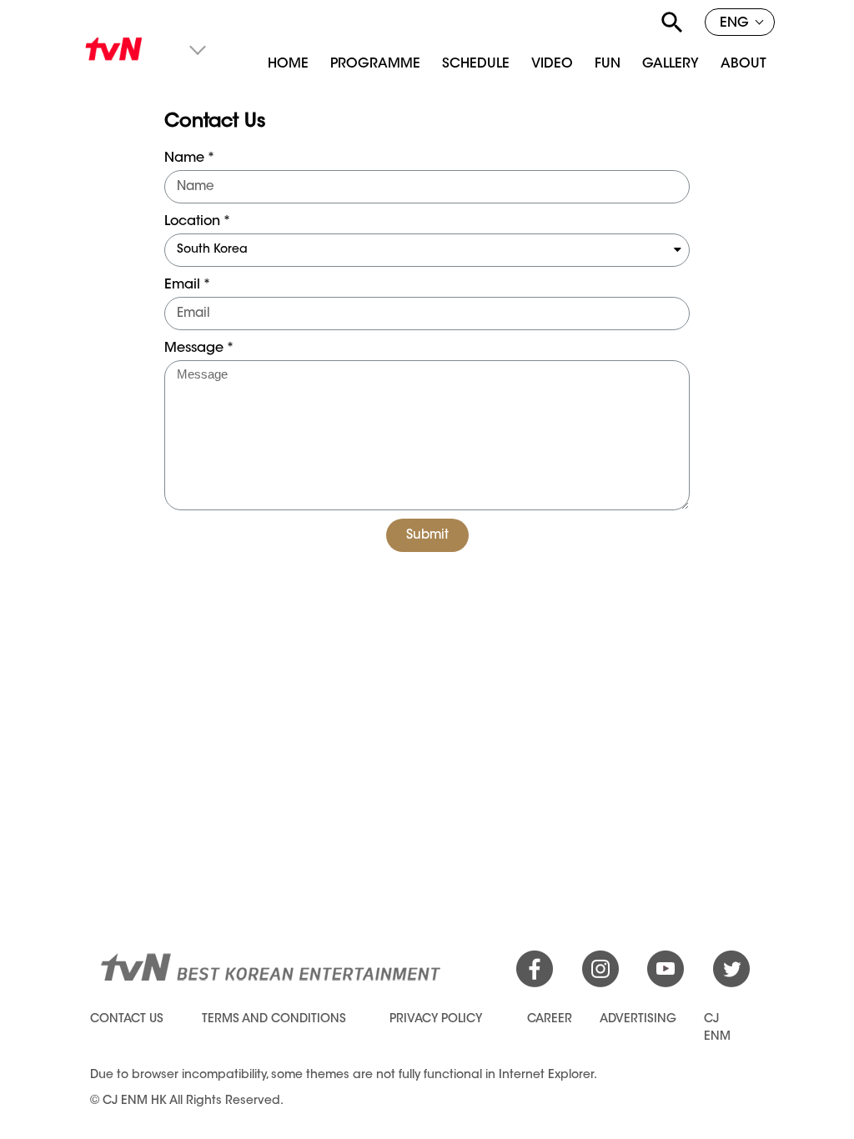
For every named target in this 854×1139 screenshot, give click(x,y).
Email (182, 285)
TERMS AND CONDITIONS (274, 1020)
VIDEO (552, 64)
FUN (607, 64)
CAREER (549, 1020)
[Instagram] (600, 985)
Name (184, 158)
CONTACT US (126, 1020)
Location (192, 221)
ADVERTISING (638, 1020)
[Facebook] (534, 985)
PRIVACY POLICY (435, 1020)
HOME (288, 64)
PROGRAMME (375, 64)
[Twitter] (731, 985)
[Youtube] (665, 985)
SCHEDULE (476, 64)
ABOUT (743, 64)
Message (194, 348)
